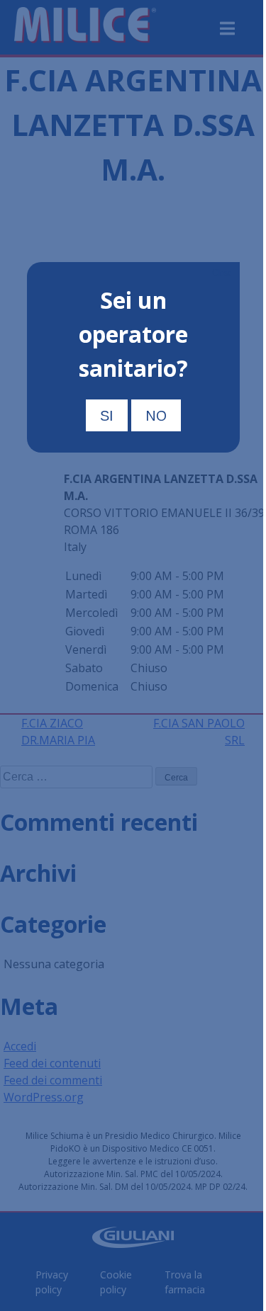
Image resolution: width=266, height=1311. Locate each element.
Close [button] (221, 273)
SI (106, 416)
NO (156, 415)
